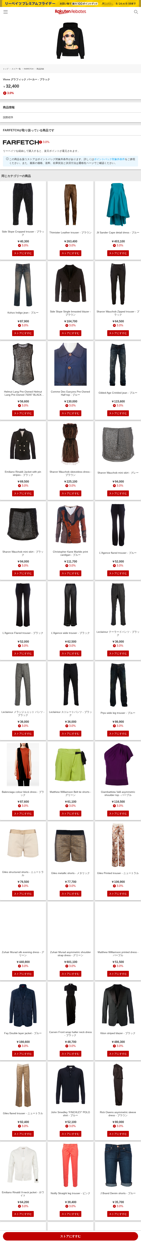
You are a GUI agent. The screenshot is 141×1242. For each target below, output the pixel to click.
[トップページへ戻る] (71, 12)
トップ (5, 69)
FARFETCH (28, 69)
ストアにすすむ (70, 1236)
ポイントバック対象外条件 (109, 159)
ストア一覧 (16, 69)
